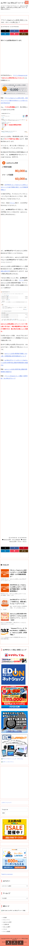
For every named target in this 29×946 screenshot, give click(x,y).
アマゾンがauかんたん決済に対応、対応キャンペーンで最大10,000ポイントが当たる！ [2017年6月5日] (14, 100)
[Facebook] (14, 31)
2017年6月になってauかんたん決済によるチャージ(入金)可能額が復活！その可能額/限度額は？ (14, 187)
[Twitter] (5, 31)
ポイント (25, 541)
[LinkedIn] (5, 34)
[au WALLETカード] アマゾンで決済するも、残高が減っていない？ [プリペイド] (18, 601)
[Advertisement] (14, 58)
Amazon (24, 539)
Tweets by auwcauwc (7, 874)
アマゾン (12, 203)
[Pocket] (14, 34)
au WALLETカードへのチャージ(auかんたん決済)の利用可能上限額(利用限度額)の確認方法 (14, 362)
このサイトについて (6, 802)
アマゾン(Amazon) (16, 539)
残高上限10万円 (5, 271)
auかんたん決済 (7, 539)
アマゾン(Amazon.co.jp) (20, 75)
